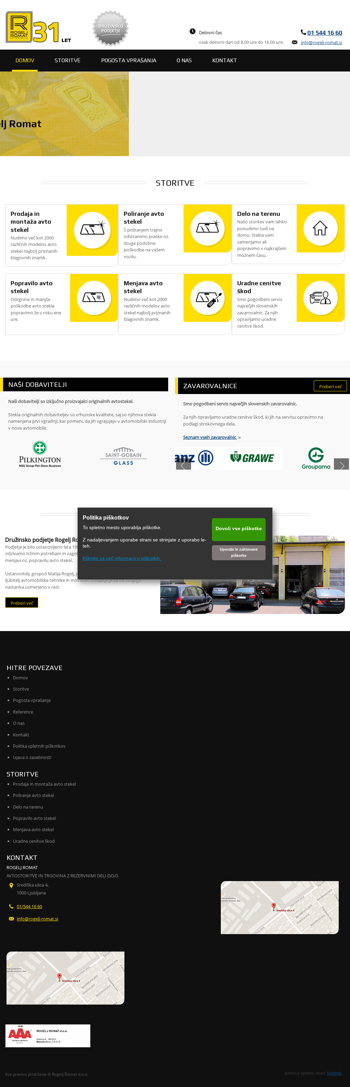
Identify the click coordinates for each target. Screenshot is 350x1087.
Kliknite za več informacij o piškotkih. (122, 558)
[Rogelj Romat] (39, 26)
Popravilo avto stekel (34, 818)
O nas (19, 723)
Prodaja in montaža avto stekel (31, 221)
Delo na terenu (258, 213)
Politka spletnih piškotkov (39, 746)
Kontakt (21, 735)
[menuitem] (24, 60)
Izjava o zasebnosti (32, 757)
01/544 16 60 (29, 906)
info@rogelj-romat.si (321, 42)
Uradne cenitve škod (34, 841)
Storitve (21, 689)
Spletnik (334, 1073)
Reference (23, 712)
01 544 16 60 (324, 32)
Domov (20, 678)
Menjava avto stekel (33, 829)
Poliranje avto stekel (33, 795)
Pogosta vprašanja (32, 700)
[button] (183, 465)
